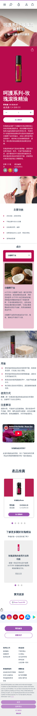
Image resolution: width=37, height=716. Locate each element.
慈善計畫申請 (22, 678)
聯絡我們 (21, 672)
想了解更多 (18, 710)
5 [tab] (25, 523)
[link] (26, 5)
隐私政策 (18, 713)
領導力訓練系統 (8, 675)
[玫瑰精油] (19, 488)
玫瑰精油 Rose (19, 500)
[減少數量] (6, 112)
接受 (18, 702)
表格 (4, 681)
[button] (5, 170)
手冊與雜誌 (21, 651)
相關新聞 (6, 654)
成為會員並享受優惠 (9, 672)
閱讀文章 (18, 574)
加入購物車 (18, 120)
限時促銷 (21, 659)
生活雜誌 (21, 654)
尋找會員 (18, 628)
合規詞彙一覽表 (23, 662)
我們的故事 (6, 657)
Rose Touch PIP (19, 602)
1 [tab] (12, 523)
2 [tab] (15, 523)
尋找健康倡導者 (8, 678)
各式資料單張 (22, 657)
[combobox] (18, 255)
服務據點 (6, 651)
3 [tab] (18, 523)
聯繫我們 (18, 635)
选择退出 (18, 706)
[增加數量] (31, 112)
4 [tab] (22, 523)
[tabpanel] (19, 498)
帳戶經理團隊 (22, 675)
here (12, 696)
